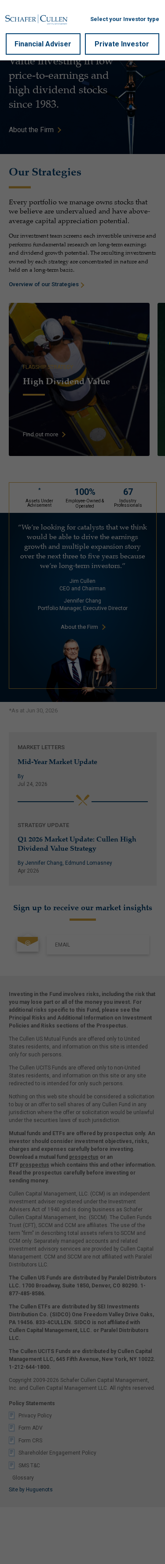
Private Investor (122, 44)
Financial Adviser (43, 44)
